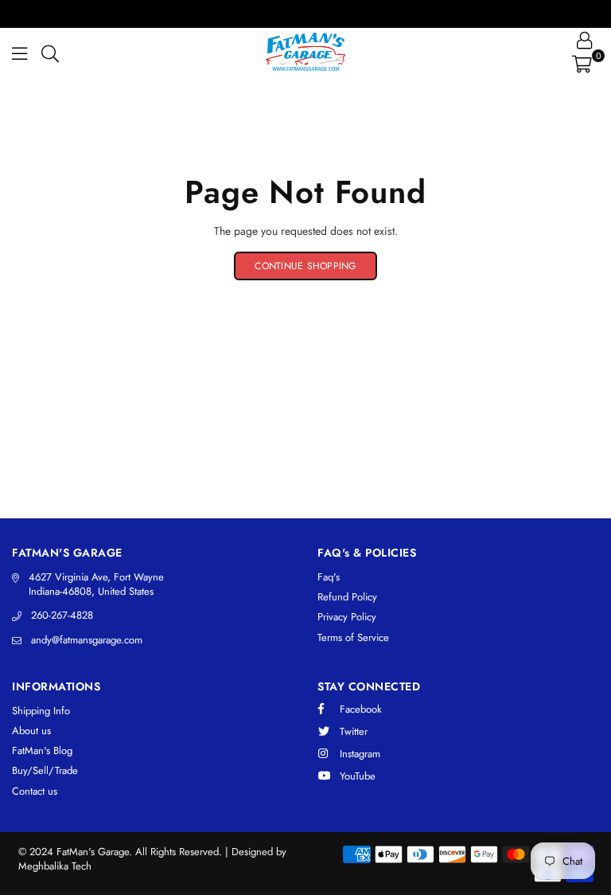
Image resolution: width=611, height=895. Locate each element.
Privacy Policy (346, 616)
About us (31, 730)
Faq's (328, 576)
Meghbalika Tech (54, 866)
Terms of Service (353, 637)
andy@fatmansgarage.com (86, 639)
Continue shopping (305, 266)
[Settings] (584, 40)
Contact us (34, 791)
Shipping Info (41, 710)
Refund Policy (347, 596)
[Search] (50, 52)
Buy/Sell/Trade (45, 770)
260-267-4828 (62, 615)
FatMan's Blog (42, 750)
